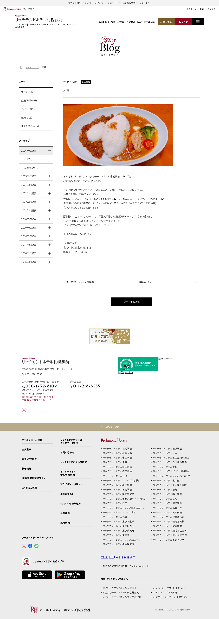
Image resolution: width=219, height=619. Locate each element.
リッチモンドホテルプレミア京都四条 (172, 475)
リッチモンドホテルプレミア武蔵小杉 (122, 539)
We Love (104, 21)
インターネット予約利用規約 (67, 473)
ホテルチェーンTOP (32, 439)
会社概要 (65, 513)
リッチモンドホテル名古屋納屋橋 (170, 462)
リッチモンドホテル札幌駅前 (117, 448)
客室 (113, 21)
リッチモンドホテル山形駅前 (117, 485)
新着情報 (26, 468)
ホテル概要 (149, 21)
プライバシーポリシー (71, 484)
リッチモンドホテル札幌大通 (117, 453)
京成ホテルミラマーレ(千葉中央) (170, 597)
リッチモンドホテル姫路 (165, 489)
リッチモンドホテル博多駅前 (167, 503)
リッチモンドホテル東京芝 (116, 535)
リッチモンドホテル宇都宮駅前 (118, 494)
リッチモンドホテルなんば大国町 (170, 485)
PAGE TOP (112, 426)
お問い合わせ (67, 452)
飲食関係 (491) (29, 100)
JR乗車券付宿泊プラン (34, 478)
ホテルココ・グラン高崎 (165, 592)
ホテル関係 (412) (30, 126)
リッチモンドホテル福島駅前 (117, 489)
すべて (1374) (28, 92)
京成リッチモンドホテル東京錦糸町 (121, 592)
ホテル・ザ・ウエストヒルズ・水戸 (169, 588)
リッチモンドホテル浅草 (115, 516)
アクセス (130, 21)
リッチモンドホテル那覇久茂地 (169, 539)
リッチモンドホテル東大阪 (166, 480)
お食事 (120, 21)
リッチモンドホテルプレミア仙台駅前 (122, 480)
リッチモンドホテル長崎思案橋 (169, 521)
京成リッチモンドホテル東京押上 (120, 588)
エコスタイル (66, 494)
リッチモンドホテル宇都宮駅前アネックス (124, 498)
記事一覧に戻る (132, 301)
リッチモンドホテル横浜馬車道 (118, 544)
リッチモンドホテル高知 (165, 498)
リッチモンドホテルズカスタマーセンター (71, 441)
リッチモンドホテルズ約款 (73, 462)
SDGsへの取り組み (70, 503)
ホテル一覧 (191, 9)
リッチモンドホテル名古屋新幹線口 (171, 457)
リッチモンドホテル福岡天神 (167, 507)
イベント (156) (28, 109)
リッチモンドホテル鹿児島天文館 (170, 535)
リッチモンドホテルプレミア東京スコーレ (124, 507)
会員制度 (211, 9)
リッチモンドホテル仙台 (115, 475)
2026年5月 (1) (31, 167)
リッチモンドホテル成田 (115, 503)
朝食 (202, 9)
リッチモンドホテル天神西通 (167, 512)
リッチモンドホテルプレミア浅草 (119, 512)
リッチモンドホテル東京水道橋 (118, 521)
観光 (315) (26, 117)
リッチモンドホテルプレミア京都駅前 (172, 471)
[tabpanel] (109, 336)
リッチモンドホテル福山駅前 (167, 494)
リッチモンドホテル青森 (115, 462)
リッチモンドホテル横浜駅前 (167, 448)
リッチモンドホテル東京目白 (117, 526)
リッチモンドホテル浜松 (165, 466)
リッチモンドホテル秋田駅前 (117, 466)
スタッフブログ (29, 459)
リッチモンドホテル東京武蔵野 (118, 530)
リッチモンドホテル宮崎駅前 (167, 526)
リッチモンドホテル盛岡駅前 (117, 471)
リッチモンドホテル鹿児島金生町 (170, 530)
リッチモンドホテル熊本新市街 (169, 516)
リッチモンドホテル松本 (165, 453)
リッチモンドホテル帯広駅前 (117, 457)
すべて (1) (29, 159)
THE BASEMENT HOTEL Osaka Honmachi (126, 566)
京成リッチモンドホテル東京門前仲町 (122, 597)
